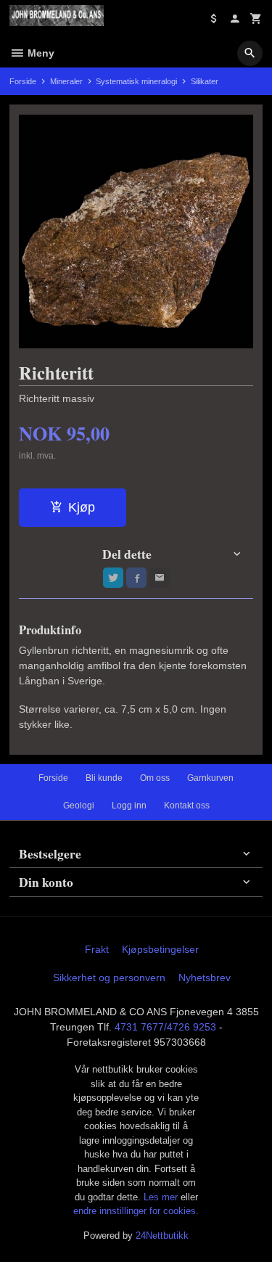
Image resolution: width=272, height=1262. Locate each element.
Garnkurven (210, 778)
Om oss (155, 778)
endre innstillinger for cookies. (136, 1210)
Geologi (78, 805)
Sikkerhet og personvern (109, 977)
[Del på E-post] (159, 578)
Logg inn (129, 805)
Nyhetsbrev (204, 977)
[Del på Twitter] (113, 578)
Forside (22, 81)
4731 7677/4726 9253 (165, 1027)
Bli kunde (104, 778)
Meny (39, 53)
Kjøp (81, 507)
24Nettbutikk (162, 1235)
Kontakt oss (187, 805)
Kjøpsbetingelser (160, 949)
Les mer (162, 1197)
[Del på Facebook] (136, 578)
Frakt (97, 949)
